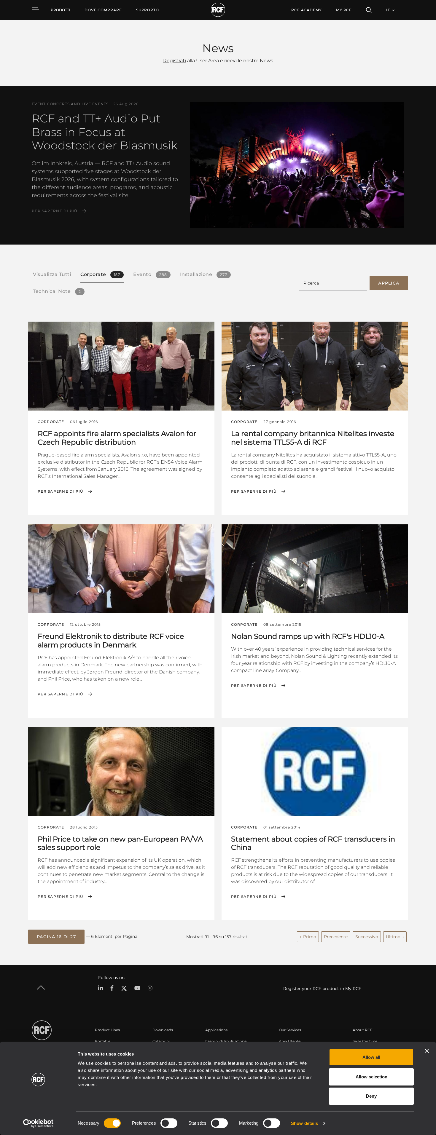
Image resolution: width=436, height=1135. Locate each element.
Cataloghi (161, 1041)
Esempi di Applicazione (225, 1041)
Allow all (371, 1057)
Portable (102, 1041)
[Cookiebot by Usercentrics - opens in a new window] (38, 1123)
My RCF (344, 10)
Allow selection (371, 1076)
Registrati (174, 60)
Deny (371, 1096)
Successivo (366, 936)
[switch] (168, 1123)
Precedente (336, 936)
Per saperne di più (54, 211)
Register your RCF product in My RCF (322, 988)
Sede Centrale (365, 1041)
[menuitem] (103, 10)
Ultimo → (395, 936)
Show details (304, 1123)
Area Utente (289, 1041)
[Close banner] (427, 1051)
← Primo (308, 936)
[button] (56, 937)
